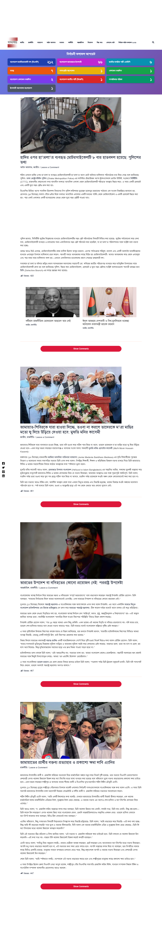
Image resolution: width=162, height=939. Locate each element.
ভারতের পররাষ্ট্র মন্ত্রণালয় (79, 608)
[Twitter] (3, 467)
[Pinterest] (3, 471)
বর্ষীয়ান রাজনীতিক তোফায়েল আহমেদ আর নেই (48, 321)
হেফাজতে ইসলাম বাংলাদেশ (59, 469)
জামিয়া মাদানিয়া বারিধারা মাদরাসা (62, 457)
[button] (153, 42)
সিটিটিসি (133, 178)
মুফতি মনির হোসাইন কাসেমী (101, 448)
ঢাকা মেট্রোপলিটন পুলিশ (36, 178)
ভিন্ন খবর (99, 43)
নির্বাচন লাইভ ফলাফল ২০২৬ (127, 43)
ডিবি (22, 270)
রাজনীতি (30, 43)
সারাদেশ (40, 43)
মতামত (62, 43)
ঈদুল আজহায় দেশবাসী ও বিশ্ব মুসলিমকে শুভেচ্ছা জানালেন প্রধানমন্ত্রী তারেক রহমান (106, 322)
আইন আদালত (51, 43)
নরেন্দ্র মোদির (51, 640)
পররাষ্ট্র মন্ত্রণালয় (51, 604)
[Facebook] (3, 463)
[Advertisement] (81, 17)
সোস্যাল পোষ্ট (110, 43)
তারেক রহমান (43, 662)
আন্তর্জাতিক (80, 43)
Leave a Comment (50, 167)
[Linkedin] (3, 475)
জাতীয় (22, 43)
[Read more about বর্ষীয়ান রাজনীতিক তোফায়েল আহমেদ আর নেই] (52, 302)
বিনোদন (90, 43)
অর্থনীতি (70, 43)
